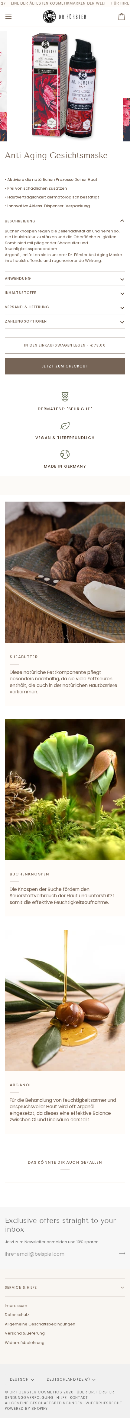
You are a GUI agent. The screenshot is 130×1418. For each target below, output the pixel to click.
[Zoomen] (21, 130)
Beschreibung (20, 221)
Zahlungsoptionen (26, 321)
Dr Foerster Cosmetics (36, 1392)
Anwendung (18, 278)
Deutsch (19, 1379)
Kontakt (79, 1397)
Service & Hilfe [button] (21, 1287)
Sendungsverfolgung (29, 1397)
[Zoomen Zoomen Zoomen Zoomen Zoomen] (65, 86)
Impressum (16, 1305)
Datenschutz (17, 1315)
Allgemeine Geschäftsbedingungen (40, 1324)
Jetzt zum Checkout (65, 366)
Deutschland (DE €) (68, 1379)
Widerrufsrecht (104, 1403)
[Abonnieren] (120, 1253)
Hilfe (62, 1397)
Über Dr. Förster (95, 1392)
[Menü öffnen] (14, 16)
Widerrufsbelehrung (24, 1342)
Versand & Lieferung (27, 307)
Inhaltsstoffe (20, 292)
